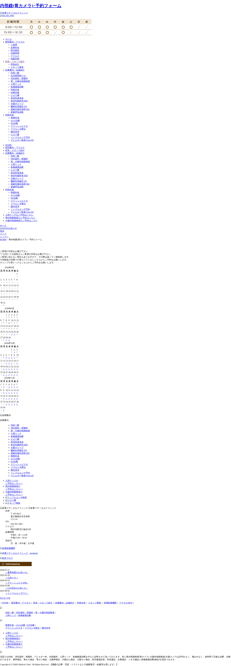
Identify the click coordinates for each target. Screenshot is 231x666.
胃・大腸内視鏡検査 (20, 81)
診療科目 (15, 47)
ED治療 (14, 123)
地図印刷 (15, 59)
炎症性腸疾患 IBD (19, 101)
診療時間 (15, 53)
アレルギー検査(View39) (22, 140)
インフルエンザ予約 (20, 137)
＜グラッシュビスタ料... (16, 583)
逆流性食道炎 (17, 98)
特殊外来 (15, 90)
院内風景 (15, 50)
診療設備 (15, 92)
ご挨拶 (14, 45)
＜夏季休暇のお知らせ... (16, 572)
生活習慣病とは (18, 75)
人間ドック (16, 84)
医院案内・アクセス (15, 42)
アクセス (15, 56)
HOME (5, 603)
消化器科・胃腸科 (19, 78)
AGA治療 (15, 120)
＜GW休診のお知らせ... (16, 588)
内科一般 (15, 73)
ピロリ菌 (15, 95)
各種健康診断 (17, 87)
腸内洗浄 (15, 132)
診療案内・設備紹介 (15, 70)
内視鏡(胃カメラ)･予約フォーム (30, 5)
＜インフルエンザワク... (16, 593)
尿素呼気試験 (17, 112)
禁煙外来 (15, 118)
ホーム (8, 39)
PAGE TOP (5, 598)
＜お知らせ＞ (11, 578)
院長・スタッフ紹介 (15, 61)
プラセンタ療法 (18, 129)
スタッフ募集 (17, 67)
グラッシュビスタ (19, 126)
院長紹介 (15, 64)
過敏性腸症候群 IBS (20, 109)
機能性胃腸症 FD (19, 106)
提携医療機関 (110, 603)
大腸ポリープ (17, 104)
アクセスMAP (125, 603)
